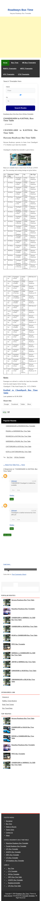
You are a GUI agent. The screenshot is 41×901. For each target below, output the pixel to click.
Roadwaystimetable (14, 883)
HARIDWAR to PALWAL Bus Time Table (18, 441)
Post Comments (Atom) (19, 574)
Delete (18, 489)
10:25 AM (33, 510)
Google (6, 404)
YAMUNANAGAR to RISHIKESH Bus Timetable (20, 426)
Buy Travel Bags (7, 708)
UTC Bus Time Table (14, 886)
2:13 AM (34, 481)
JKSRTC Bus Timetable (13, 852)
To (7, 97)
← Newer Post (7, 465)
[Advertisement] (20, 37)
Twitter (22, 404)
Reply (13, 489)
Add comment (7, 534)
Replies (12, 495)
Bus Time (9, 457)
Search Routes (20, 108)
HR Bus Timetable (19, 457)
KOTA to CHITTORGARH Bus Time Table (18, 452)
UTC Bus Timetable (12, 849)
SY (8, 412)
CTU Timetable (12, 871)
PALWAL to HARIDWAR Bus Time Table (18, 431)
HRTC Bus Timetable (12, 855)
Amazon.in (5, 697)
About (8, 835)
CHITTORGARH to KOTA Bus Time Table (18, 446)
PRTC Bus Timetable (18, 644)
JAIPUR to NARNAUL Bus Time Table (23, 662)
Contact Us (9, 832)
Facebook (14, 404)
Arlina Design (8, 896)
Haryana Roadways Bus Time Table (22, 600)
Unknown (14, 481)
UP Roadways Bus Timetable (15, 860)
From (8, 87)
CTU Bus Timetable (12, 858)
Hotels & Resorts (11, 827)
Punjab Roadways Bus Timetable (16, 846)
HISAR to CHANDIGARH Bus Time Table (24, 635)
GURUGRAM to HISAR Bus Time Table (23, 670)
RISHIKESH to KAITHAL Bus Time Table (18, 436)
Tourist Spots (10, 829)
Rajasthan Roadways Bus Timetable (23, 609)
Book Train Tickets (8, 704)
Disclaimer (9, 821)
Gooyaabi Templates (28, 896)
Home (5, 62)
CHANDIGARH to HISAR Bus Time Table (24, 626)
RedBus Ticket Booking (9, 701)
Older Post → (17, 465)
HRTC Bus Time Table (15, 877)
